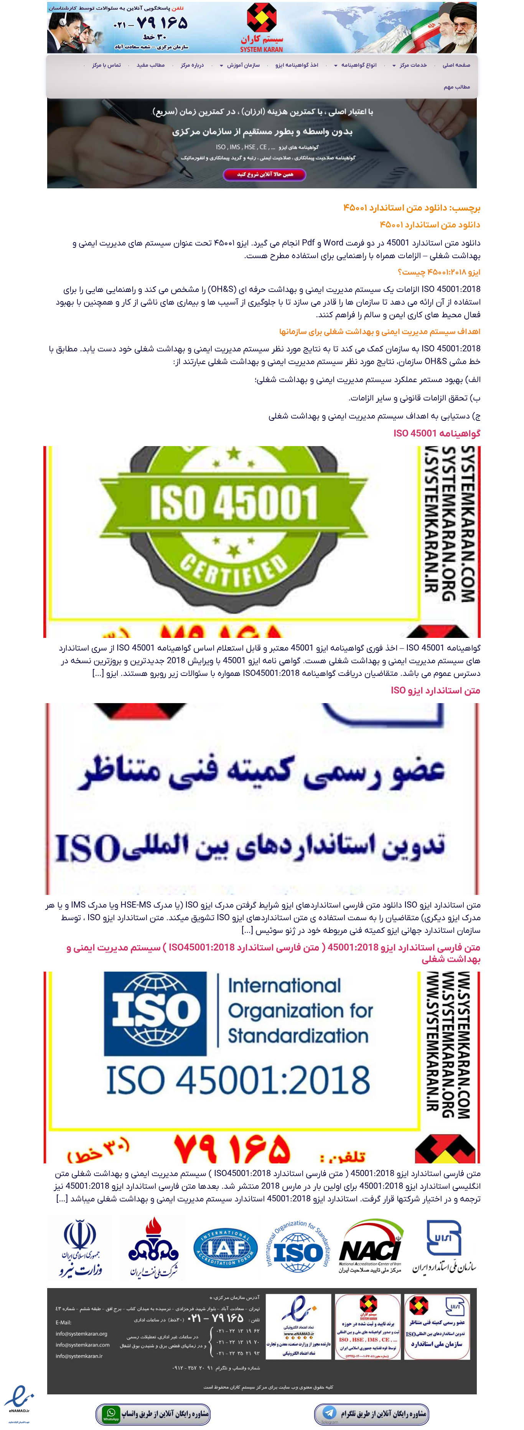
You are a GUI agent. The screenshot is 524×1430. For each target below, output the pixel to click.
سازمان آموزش (243, 65)
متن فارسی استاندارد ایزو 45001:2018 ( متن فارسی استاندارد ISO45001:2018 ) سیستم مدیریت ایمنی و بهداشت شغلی (273, 954)
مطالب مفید (151, 65)
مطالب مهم (457, 87)
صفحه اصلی (456, 65)
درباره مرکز (192, 65)
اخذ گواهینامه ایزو (296, 65)
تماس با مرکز (106, 65)
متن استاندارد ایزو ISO (436, 691)
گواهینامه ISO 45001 (437, 434)
